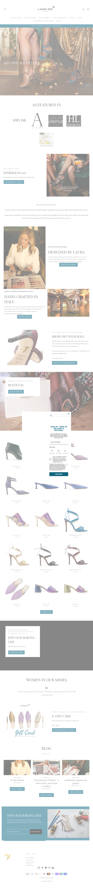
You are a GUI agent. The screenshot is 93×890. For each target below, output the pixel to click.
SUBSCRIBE (58, 474)
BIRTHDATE (52, 447)
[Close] (69, 414)
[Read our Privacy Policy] (67, 464)
